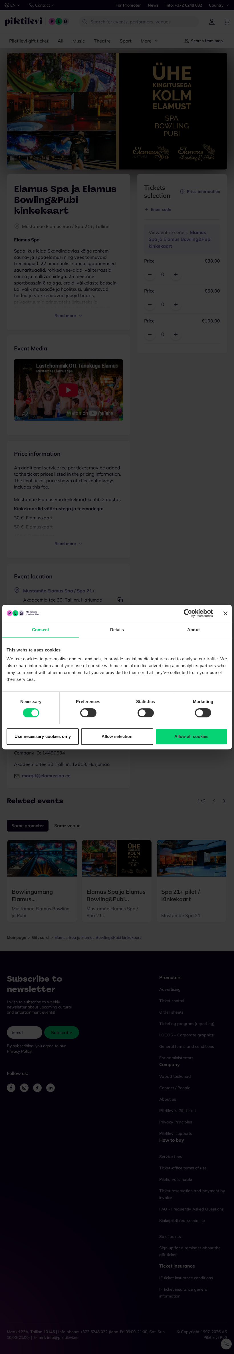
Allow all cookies (191, 736)
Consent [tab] (40, 629)
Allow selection (117, 736)
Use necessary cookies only (43, 736)
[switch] (88, 712)
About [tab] (193, 629)
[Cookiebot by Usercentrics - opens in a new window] (188, 613)
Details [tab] (117, 629)
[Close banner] (225, 613)
